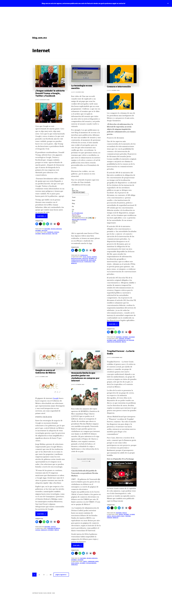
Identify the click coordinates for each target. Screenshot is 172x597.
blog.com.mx (39, 37)
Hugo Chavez (75, 563)
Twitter (54, 233)
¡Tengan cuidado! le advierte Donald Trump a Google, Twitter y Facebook (50, 93)
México (124, 341)
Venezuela (74, 564)
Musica (124, 512)
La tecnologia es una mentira (81, 87)
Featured (47, 228)
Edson (121, 514)
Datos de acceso (76, 258)
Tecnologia (84, 255)
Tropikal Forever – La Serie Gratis (120, 352)
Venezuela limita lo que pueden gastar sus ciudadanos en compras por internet (85, 376)
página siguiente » (61, 575)
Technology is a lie (77, 261)
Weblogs (74, 263)
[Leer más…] (42, 216)
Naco (122, 516)
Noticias (44, 230)
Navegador (92, 260)
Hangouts (44, 530)
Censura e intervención (119, 86)
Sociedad (132, 337)
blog (84, 256)
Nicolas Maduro (91, 563)
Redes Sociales (46, 233)
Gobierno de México (53, 528)
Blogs (89, 256)
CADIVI (85, 561)
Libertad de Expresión (114, 341)
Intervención (121, 340)
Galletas (85, 258)
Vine (93, 261)
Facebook (50, 232)
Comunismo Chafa (93, 561)
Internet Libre (111, 340)
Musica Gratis (116, 516)
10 (51, 574)
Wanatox (115, 517)
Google (56, 232)
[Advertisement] (86, 20)
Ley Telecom (130, 340)
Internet (38, 230)
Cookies (94, 256)
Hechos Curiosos (56, 228)
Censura (121, 338)
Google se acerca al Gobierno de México (45, 371)
